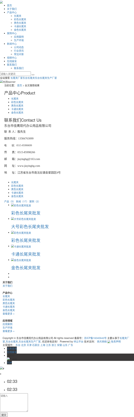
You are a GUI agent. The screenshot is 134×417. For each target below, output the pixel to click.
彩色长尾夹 (20, 19)
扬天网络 (102, 341)
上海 (42, 345)
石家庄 (36, 345)
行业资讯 (19, 50)
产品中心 (12, 12)
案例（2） (34, 201)
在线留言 (12, 61)
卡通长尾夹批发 (25, 254)
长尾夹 (17, 15)
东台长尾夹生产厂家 (46, 77)
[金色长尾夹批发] (21, 259)
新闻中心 (12, 43)
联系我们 (12, 64)
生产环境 (19, 40)
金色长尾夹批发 (25, 267)
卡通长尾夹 (20, 26)
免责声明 (116, 341)
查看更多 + (8, 313)
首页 (9, 5)
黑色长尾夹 (20, 22)
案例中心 (12, 33)
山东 (65, 345)
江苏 (48, 345)
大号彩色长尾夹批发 (30, 226)
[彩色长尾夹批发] (21, 204)
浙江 (53, 345)
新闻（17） (22, 201)
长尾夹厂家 (16, 77)
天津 (29, 345)
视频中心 (12, 57)
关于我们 (12, 8)
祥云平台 (78, 341)
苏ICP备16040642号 (95, 338)
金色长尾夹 (20, 29)
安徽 (59, 345)
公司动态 (19, 47)
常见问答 (19, 54)
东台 (18, 345)
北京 (23, 345)
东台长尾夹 (29, 77)
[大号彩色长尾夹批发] (23, 218)
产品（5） (9, 201)
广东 (70, 345)
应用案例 (19, 36)
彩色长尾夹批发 (25, 213)
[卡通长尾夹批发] (21, 246)
